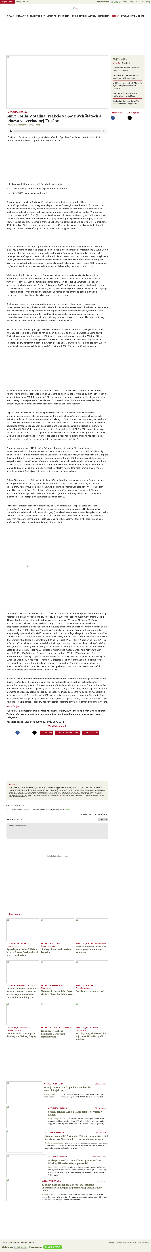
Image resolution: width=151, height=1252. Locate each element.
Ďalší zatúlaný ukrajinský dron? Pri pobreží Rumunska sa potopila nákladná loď (126, 103)
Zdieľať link (47, 732)
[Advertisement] (75, 37)
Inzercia (9, 1243)
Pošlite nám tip (91, 732)
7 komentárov (100, 1108)
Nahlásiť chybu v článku (68, 732)
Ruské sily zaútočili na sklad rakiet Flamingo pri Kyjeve (126, 69)
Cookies (30, 1243)
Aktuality (21, 16)
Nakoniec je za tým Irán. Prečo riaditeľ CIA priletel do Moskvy (125, 94)
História (115, 16)
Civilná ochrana (129, 16)
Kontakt (16, 1243)
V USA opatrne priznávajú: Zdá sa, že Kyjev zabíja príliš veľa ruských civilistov (127, 85)
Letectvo (51, 16)
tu (60, 795)
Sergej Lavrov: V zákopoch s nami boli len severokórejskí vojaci (126, 76)
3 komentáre (101, 1132)
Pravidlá (23, 1243)
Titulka (10, 16)
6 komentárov (81, 1030)
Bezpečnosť (103, 16)
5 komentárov (100, 944)
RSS (3, 1243)
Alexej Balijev (12, 706)
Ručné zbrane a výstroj (84, 16)
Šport (141, 16)
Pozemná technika (36, 16)
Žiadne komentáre (13, 946)
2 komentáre (32, 985)
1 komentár (101, 1181)
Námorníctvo (64, 16)
